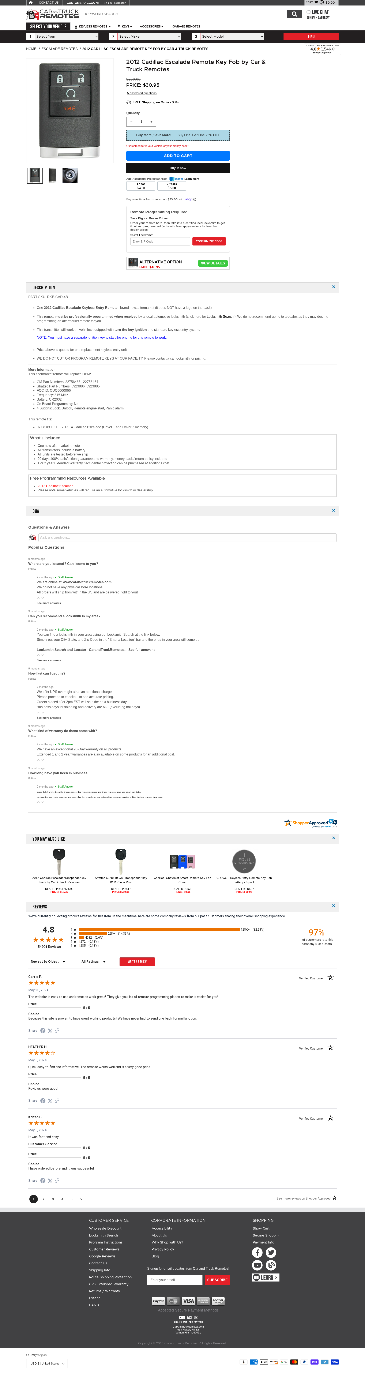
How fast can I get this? (46, 673)
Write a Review (137, 962)
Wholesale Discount (105, 1228)
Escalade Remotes (59, 49)
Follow (32, 569)
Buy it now (178, 168)
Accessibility (162, 1228)
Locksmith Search (220, 316)
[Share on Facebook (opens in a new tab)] (42, 1031)
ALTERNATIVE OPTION (160, 262)
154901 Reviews (52, 947)
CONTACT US (49, 2)
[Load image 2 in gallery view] (52, 175)
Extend (95, 1298)
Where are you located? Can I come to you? (63, 564)
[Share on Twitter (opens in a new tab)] (50, 1031)
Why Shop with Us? (167, 1242)
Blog (155, 1256)
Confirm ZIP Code (209, 241)
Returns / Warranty (104, 1291)
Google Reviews (102, 1256)
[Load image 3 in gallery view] (70, 175)
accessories (150, 26)
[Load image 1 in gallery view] (35, 175)
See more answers (49, 603)
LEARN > (269, 1278)
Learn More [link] (191, 178)
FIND (311, 37)
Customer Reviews (104, 1249)
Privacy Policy (163, 1249)
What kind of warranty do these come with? (62, 731)
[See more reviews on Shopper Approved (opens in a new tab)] (57, 1031)
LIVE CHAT (320, 12)
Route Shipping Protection (110, 1277)
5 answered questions (142, 93)
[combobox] (185, 14)
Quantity (133, 113)
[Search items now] (294, 14)
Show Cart (261, 1228)
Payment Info (263, 1242)
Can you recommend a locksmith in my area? (64, 616)
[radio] (182, 929)
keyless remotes (93, 26)
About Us (159, 1235)
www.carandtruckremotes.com (87, 582)
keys (125, 26)
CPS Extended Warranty (108, 1284)
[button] (38, 597)
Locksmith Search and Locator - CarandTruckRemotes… (82, 650)
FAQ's (94, 1305)
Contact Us (98, 1263)
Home (31, 49)
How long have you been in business (57, 773)
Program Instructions (106, 1242)
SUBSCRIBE (217, 1280)
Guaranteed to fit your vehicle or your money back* (157, 145)
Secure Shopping (267, 1235)
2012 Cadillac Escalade (56, 486)
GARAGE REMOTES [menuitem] (186, 26)
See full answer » (141, 650)
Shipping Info (99, 1270)
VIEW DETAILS (213, 263)
